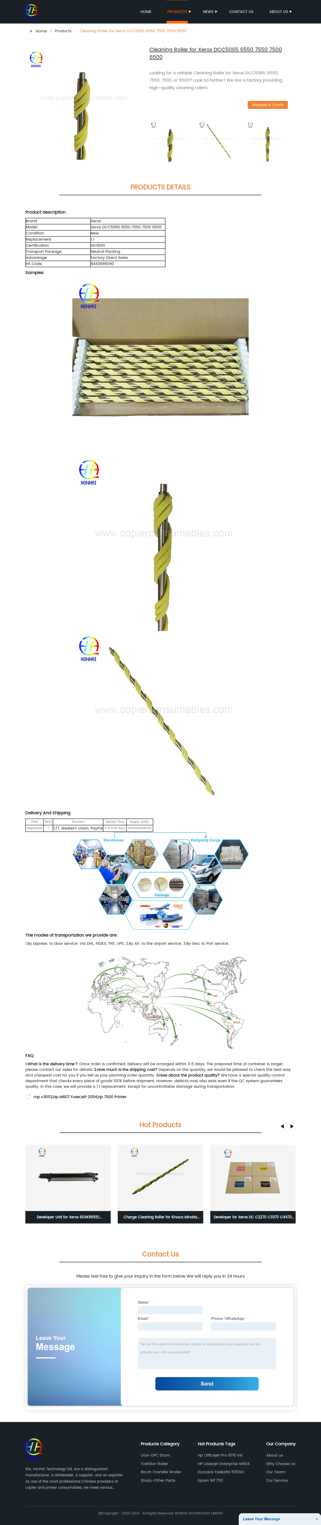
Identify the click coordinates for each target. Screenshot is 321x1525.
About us (278, 12)
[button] (282, 1126)
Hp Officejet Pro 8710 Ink (220, 1455)
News (208, 12)
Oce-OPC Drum (155, 1455)
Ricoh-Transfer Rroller (161, 1472)
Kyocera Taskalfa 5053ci (221, 1472)
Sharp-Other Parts (158, 1480)
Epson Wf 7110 (210, 1480)
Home (146, 12)
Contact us (241, 12)
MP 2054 (89, 1097)
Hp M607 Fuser (67, 1097)
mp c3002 (43, 1097)
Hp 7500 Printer (112, 1097)
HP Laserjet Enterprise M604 (224, 1464)
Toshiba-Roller (154, 1464)
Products (177, 12)
